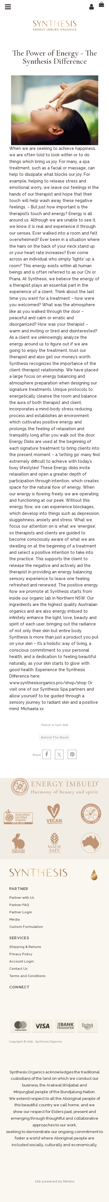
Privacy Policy (20, 954)
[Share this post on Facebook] (46, 754)
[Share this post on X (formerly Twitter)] (59, 754)
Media (14, 919)
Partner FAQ (19, 905)
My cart (103, 7)
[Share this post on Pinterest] (72, 754)
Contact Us (18, 969)
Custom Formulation (26, 927)
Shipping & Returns (25, 947)
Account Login (21, 961)
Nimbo (68, 1181)
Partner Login (20, 912)
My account (91, 7)
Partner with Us (21, 898)
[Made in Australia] (91, 843)
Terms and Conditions (27, 976)
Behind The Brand (54, 737)
